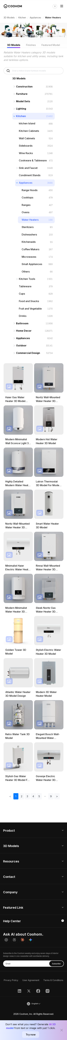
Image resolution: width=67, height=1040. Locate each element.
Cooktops (27, 197)
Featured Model (50, 45)
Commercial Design (28, 352)
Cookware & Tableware (33, 160)
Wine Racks (26, 153)
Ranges (26, 205)
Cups (22, 293)
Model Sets (23, 101)
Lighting (21, 108)
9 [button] (51, 796)
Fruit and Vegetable (30, 308)
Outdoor (21, 345)
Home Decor (23, 330)
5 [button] (39, 796)
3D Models (9, 17)
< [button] (10, 796)
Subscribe (56, 963)
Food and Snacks (29, 301)
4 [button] (33, 796)
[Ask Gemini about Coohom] (30, 940)
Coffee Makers (30, 249)
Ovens (25, 212)
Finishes (31, 45)
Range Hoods (30, 190)
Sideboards (26, 145)
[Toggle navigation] (61, 6)
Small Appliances (32, 264)
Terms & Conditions (53, 980)
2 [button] (21, 796)
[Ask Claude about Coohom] (22, 940)
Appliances (35, 17)
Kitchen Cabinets (29, 130)
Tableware (25, 286)
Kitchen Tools (27, 278)
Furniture (21, 93)
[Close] (62, 1030)
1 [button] (15, 796)
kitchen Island (27, 123)
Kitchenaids (29, 241)
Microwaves (29, 256)
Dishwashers (29, 234)
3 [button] (27, 796)
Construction (24, 86)
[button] (45, 796)
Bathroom (22, 323)
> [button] (57, 796)
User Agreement (30, 980)
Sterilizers (28, 227)
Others (26, 271)
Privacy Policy (11, 980)
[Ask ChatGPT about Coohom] (6, 940)
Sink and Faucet (28, 167)
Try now (31, 1034)
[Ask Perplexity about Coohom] (14, 940)
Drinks (22, 315)
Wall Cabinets (27, 138)
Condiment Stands (30, 175)
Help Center (12, 921)
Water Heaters (30, 219)
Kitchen (22, 17)
